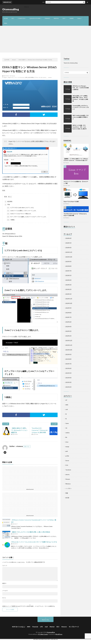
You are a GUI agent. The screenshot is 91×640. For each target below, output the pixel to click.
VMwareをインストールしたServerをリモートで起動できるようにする (34, 542)
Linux (68, 185)
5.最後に (11, 219)
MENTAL (56, 18)
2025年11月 (68, 252)
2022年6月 (68, 322)
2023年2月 (68, 289)
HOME (6, 18)
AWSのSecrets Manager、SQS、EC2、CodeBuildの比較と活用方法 (52, 2)
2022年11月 (68, 298)
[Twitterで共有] (44, 114)
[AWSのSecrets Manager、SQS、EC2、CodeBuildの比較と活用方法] (68, 89)
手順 (7, 204)
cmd (66, 185)
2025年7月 (68, 271)
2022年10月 (68, 303)
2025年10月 (68, 257)
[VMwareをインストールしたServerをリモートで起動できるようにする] (6, 545)
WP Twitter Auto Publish (38, 639)
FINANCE (47, 18)
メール (5, 590)
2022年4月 (68, 326)
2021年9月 (68, 354)
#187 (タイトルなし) (18, 626)
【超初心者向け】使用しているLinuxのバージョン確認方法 (19, 430)
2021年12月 (68, 340)
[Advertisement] (45, 39)
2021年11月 (68, 345)
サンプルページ (74, 626)
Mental (52, 626)
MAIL (5, 23)
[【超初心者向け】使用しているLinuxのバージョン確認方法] (6, 431)
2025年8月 (68, 266)
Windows (67, 203)
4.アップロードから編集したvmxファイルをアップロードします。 (27, 216)
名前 (4, 583)
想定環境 (8, 201)
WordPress (58, 634)
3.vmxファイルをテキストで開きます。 (19, 213)
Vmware (13, 75)
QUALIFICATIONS (35, 18)
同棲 (66, 493)
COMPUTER (21, 18)
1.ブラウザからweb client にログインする (20, 207)
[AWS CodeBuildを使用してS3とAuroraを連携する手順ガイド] (68, 119)
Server (67, 460)
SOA (66, 465)
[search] (83, 2)
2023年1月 (68, 294)
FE (66, 414)
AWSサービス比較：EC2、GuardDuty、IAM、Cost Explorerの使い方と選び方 (80, 127)
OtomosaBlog (10, 9)
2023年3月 (68, 285)
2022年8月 (68, 312)
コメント (4, 565)
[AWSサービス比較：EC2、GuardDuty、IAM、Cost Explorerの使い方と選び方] (68, 128)
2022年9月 (68, 308)
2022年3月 (68, 331)
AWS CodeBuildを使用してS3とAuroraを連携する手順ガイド (81, 117)
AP (66, 400)
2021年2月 (68, 387)
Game (79, 18)
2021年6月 (68, 368)
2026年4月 (68, 247)
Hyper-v (5, 77)
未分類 (67, 497)
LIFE (64, 18)
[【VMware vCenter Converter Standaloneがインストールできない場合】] (6, 523)
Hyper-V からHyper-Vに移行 (71, 201)
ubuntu (67, 474)
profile (67, 456)
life (66, 437)
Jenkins (67, 432)
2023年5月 (68, 275)
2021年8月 (68, 359)
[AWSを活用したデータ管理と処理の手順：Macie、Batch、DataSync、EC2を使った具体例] (68, 99)
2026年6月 (68, 238)
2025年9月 (68, 261)
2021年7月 (68, 364)
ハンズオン (68, 488)
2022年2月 (68, 336)
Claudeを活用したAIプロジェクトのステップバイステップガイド (81, 107)
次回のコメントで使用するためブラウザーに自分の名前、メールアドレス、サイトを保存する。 (29, 606)
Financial (35, 626)
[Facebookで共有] (16, 114)
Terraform (68, 470)
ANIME (72, 18)
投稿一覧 (26, 446)
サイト (4, 597)
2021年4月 (68, 377)
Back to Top (45, 620)
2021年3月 (68, 382)
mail (46, 626)
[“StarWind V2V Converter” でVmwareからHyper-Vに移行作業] (53, 431)
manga (67, 446)
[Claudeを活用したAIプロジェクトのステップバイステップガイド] (68, 109)
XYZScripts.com (54, 639)
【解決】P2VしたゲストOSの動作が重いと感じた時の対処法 (30, 532)
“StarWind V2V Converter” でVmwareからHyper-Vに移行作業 (40, 430)
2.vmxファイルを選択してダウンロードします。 (22, 210)
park (66, 451)
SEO (13, 18)
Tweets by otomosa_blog (70, 63)
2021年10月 (68, 350)
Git (66, 428)
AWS (66, 405)
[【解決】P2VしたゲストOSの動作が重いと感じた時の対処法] (6, 535)
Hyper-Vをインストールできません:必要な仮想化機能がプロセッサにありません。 (27, 77)
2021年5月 (68, 373)
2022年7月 (68, 317)
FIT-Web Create (43, 634)
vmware (50, 77)
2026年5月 (68, 243)
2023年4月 (68, 280)
